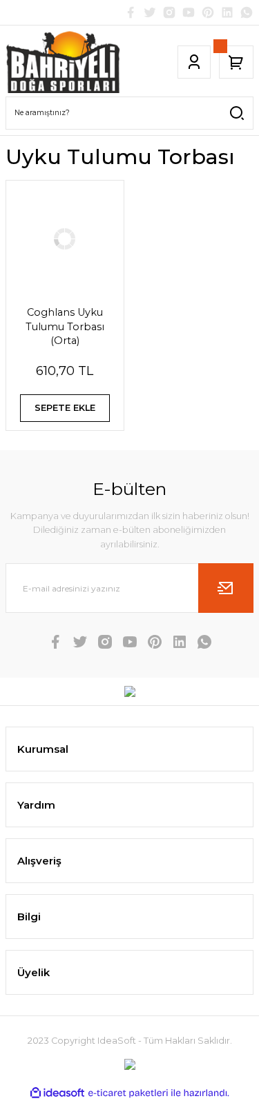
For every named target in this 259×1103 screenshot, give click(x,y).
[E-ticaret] (128, 1093)
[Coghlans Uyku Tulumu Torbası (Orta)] (65, 239)
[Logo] (64, 62)
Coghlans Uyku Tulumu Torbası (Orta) (65, 326)
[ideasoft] (57, 1093)
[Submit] (225, 588)
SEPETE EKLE (65, 408)
